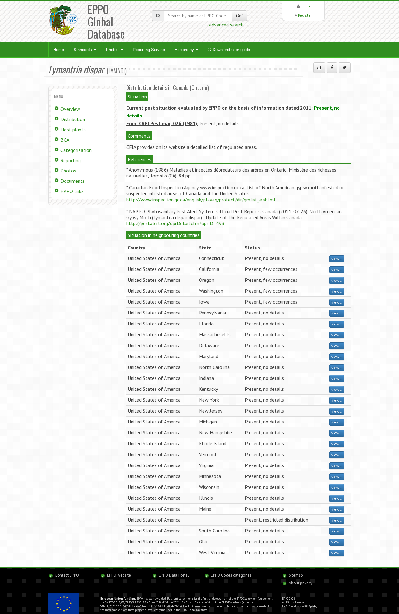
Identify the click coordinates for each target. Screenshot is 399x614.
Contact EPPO (67, 575)
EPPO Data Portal (174, 575)
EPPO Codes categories (231, 575)
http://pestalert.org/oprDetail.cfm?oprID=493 (175, 223)
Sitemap (296, 575)
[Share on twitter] (345, 67)
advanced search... (228, 24)
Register (305, 15)
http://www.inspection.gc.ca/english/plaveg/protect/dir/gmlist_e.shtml (200, 199)
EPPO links (72, 191)
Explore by (185, 49)
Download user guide (230, 49)
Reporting (70, 160)
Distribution (72, 119)
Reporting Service (149, 49)
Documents (72, 181)
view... (336, 258)
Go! (239, 15)
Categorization (76, 150)
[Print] (319, 67)
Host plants (73, 129)
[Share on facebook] (332, 67)
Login (305, 6)
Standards (83, 49)
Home (58, 49)
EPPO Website (119, 575)
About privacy (300, 583)
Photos (113, 49)
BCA (64, 140)
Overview (70, 109)
